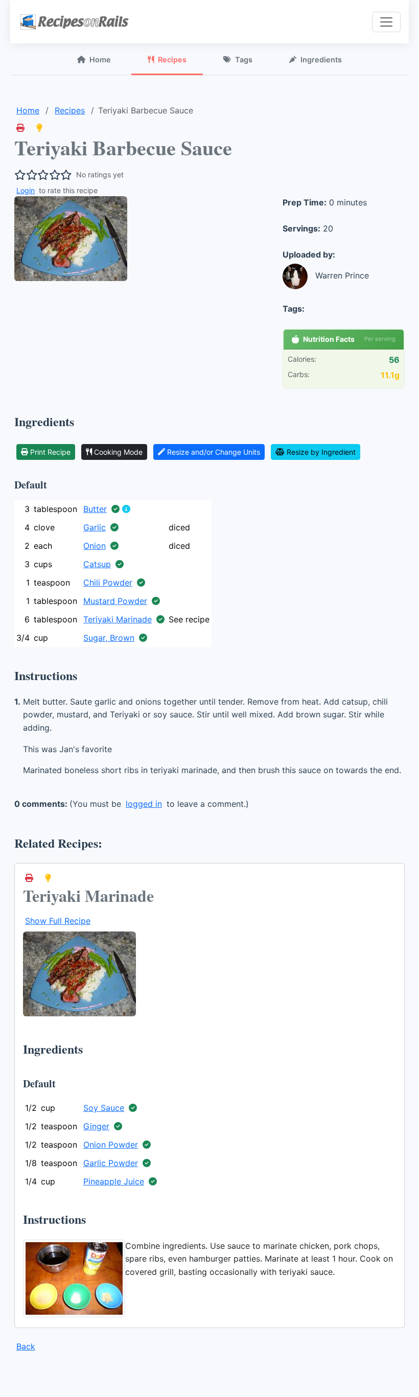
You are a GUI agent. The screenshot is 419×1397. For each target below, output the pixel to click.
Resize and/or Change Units (213, 452)
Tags (243, 59)
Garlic (94, 527)
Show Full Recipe (57, 921)
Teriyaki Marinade (117, 619)
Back (25, 1346)
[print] (20, 128)
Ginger (96, 1126)
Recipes (172, 59)
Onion (94, 546)
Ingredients (321, 59)
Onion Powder (110, 1144)
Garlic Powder (110, 1163)
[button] (39, 128)
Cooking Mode (118, 452)
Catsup (97, 564)
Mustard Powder (115, 601)
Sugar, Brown (108, 638)
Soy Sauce (103, 1108)
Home (100, 59)
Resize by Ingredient (321, 452)
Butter (95, 509)
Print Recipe (50, 452)
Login (25, 190)
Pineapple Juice (113, 1181)
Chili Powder (107, 582)
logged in (144, 804)
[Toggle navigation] (386, 22)
